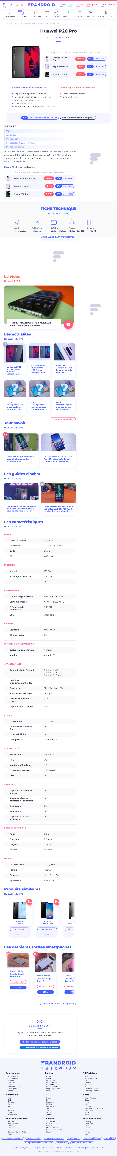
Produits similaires (15, 147)
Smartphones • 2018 (58, 38)
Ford (10, 1104)
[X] (42, 1068)
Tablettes (49, 1118)
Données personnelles (86, 1147)
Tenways (88, 1132)
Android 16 (109, 1138)
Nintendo (50, 1084)
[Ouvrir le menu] (5, 5)
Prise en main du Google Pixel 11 (73, 980)
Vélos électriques (92, 1118)
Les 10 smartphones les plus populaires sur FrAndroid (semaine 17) (64, 406)
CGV (103, 1147)
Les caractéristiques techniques (21, 143)
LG (47, 1100)
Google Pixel (13, 1078)
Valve (48, 1091)
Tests (71, 4)
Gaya (87, 1126)
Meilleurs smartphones (12, 1138)
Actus (63, 4)
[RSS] (56, 1068)
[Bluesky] (74, 1068)
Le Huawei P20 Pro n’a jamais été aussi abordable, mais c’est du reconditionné (14, 370)
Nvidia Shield (51, 1087)
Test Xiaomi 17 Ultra (92, 1138)
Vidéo (9, 131)
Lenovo (88, 1082)
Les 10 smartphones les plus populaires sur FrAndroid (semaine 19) (15, 406)
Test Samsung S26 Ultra (82, 1143)
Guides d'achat (13, 139)
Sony (48, 1108)
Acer (86, 1076)
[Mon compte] (22, 4)
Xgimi (48, 1112)
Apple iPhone (13, 1076)
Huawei (41, 23)
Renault (11, 1110)
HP (86, 1087)
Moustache (89, 1128)
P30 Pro (19, 924)
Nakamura (89, 1130)
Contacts (47, 1147)
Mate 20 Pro (47, 924)
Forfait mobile (108, 4)
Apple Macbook (91, 1078)
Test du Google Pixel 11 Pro (17, 975)
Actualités (11, 135)
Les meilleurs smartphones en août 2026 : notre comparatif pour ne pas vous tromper (21, 508)
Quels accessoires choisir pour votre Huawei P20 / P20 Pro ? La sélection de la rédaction (58, 509)
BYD (9, 1100)
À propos (36, 1147)
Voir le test (20, 929)
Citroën (11, 1102)
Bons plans (92, 4)
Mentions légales (20, 1147)
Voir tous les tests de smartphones (58, 1003)
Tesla (10, 1112)
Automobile (12, 1094)
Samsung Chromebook (94, 1091)
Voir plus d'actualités (62, 419)
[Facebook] (51, 1068)
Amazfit (11, 1122)
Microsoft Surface (92, 1089)
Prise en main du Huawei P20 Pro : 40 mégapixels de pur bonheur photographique (58, 459)
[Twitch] (65, 1068)
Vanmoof (88, 1134)
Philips (49, 1104)
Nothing (88, 1106)
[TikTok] (70, 1068)
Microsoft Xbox (52, 1082)
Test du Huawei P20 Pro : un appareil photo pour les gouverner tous (20, 459)
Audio (86, 1094)
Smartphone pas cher (53, 1138)
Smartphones (30, 23)
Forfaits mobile (33, 1138)
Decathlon (89, 1124)
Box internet (62, 1143)
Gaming (48, 1073)
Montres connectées (17, 1118)
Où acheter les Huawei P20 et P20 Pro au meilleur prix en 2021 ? (39, 369)
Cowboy (88, 1122)
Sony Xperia (12, 1089)
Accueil (10, 23)
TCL (47, 1110)
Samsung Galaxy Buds (94, 1108)
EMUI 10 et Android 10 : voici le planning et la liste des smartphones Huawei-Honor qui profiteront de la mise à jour (64, 369)
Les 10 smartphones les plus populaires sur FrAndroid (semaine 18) (39, 406)
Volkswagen (12, 1114)
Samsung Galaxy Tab (54, 1130)
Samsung (50, 1106)
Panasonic (50, 1102)
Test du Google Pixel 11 (44, 980)
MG (9, 1106)
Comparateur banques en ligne (38, 1143)
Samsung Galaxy (14, 1087)
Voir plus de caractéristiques (57, 237)
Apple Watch (13, 1124)
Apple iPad (50, 1122)
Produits (18, 23)
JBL (86, 1104)
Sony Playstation (53, 1089)
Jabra (87, 1102)
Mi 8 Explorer (74, 924)
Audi (9, 1098)
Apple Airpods (90, 1098)
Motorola (11, 1082)
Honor (87, 1084)
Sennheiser (89, 1110)
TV (45, 1094)
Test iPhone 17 (73, 1138)
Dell (86, 1080)
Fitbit (10, 1126)
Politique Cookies (64, 1147)
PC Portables (90, 1073)
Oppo (10, 1084)
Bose (87, 1100)
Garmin (11, 1128)
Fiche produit (74, 929)
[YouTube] (61, 1068)
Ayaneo (49, 1078)
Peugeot (11, 1108)
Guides (80, 4)
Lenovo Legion (52, 1080)
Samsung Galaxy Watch (17, 1132)
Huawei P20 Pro (12, 167)
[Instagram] (47, 1068)
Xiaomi (10, 1091)
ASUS (48, 1076)
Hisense (49, 1098)
